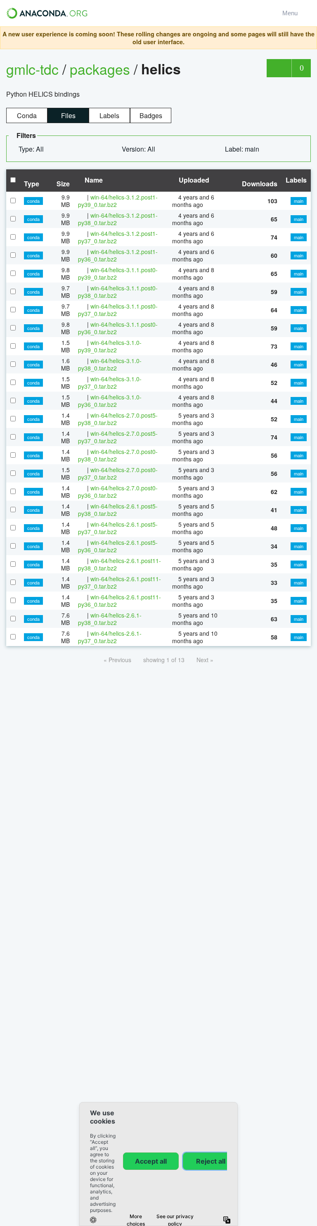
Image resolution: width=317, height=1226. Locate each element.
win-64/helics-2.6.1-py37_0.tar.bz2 (110, 637)
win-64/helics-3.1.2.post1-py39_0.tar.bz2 (118, 201)
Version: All (139, 149)
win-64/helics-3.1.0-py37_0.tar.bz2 (110, 382)
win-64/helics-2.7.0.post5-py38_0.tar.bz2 (118, 419)
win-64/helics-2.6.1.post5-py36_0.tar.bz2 (118, 546)
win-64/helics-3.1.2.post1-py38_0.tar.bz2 (118, 219)
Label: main (243, 149)
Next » (204, 660)
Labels (109, 115)
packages (102, 69)
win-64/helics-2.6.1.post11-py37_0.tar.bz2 (119, 582)
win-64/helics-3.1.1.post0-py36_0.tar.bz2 (118, 328)
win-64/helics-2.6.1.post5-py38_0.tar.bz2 (118, 510)
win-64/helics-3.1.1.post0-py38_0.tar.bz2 (118, 291)
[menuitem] (34, 149)
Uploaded (193, 180)
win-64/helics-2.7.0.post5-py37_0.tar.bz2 (118, 437)
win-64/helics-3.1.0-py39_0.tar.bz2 (110, 346)
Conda (27, 115)
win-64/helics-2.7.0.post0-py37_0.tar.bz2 (118, 473)
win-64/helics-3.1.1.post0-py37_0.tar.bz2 (118, 310)
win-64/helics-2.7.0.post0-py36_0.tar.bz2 (118, 491)
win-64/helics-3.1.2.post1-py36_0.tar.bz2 (118, 255)
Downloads (259, 183)
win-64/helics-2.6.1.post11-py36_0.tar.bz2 (119, 600)
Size (63, 183)
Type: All (32, 149)
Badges (151, 115)
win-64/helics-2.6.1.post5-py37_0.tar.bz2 (118, 528)
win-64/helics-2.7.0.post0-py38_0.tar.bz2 (118, 455)
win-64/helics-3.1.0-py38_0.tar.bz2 (110, 364)
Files (68, 115)
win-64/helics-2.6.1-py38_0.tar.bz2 (110, 619)
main (298, 200)
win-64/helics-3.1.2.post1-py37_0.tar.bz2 (118, 237)
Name (93, 180)
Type (31, 183)
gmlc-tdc (32, 68)
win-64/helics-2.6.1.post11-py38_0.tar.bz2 (119, 564)
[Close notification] (308, 38)
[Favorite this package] (279, 68)
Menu (291, 13)
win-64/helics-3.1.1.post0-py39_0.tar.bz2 (118, 273)
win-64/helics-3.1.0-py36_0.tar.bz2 (110, 401)
